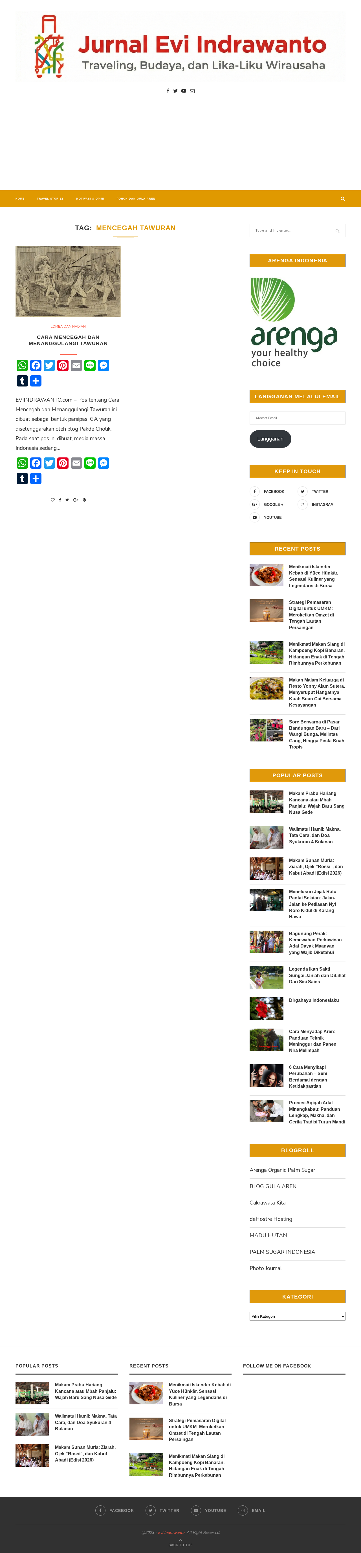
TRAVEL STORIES (50, 198)
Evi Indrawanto (171, 1532)
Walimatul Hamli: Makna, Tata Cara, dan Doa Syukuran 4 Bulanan (315, 835)
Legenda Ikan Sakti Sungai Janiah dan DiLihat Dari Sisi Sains (317, 975)
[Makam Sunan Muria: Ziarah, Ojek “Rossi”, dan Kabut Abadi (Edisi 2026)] (266, 868)
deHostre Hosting (271, 1219)
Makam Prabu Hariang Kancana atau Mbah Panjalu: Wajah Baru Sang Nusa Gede (317, 803)
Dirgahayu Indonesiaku (314, 1000)
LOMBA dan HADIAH (68, 327)
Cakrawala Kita (268, 1202)
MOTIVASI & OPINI (90, 198)
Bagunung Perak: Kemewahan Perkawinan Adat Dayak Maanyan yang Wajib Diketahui (315, 943)
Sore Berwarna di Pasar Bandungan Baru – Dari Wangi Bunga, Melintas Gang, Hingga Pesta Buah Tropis (316, 734)
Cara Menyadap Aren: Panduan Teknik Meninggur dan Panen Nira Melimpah (312, 1041)
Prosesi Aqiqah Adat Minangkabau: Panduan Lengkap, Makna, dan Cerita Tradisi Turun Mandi (317, 1112)
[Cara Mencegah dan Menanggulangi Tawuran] (68, 281)
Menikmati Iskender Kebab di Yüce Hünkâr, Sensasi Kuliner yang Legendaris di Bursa (313, 576)
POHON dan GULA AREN (136, 198)
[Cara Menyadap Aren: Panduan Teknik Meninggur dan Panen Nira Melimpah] (266, 1040)
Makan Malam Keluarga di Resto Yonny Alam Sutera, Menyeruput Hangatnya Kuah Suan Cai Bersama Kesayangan (317, 693)
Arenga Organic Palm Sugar (282, 1170)
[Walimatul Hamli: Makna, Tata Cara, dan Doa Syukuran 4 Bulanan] (266, 837)
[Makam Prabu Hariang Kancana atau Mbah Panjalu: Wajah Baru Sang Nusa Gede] (266, 801)
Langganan (270, 439)
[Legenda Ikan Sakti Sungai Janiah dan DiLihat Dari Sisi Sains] (266, 977)
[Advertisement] (180, 148)
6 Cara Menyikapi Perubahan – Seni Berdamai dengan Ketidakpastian (308, 1077)
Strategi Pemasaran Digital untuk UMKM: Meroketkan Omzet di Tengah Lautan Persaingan (311, 615)
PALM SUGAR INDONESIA (282, 1252)
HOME (20, 198)
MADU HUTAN (268, 1235)
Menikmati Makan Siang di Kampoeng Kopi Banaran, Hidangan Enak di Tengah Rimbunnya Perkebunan (317, 653)
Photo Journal (266, 1268)
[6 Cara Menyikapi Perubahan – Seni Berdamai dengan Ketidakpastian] (266, 1075)
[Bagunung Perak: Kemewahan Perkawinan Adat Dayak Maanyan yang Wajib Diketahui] (266, 942)
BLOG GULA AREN (273, 1186)
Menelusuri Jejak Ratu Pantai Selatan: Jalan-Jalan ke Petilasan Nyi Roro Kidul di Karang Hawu (312, 904)
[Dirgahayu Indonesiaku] (266, 1008)
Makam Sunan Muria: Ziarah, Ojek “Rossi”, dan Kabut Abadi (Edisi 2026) (316, 866)
